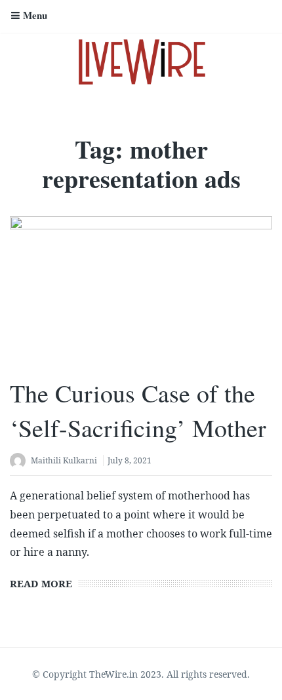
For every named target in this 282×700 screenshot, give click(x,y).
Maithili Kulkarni (64, 460)
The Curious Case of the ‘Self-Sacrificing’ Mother (138, 410)
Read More (41, 583)
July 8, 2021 (129, 460)
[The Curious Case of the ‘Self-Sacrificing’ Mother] (141, 290)
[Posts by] (20, 462)
